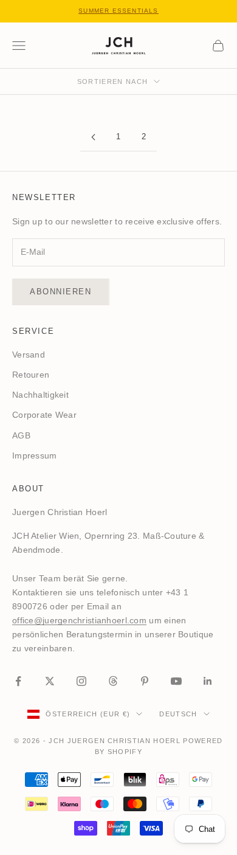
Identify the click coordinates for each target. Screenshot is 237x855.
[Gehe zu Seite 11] (93, 137)
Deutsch (178, 714)
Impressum (34, 455)
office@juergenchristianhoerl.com (79, 620)
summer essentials (118, 10)
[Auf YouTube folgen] (176, 681)
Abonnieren (61, 291)
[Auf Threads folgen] (113, 681)
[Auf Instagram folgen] (81, 681)
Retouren (30, 374)
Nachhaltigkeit (40, 395)
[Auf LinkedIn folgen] (208, 681)
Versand (28, 354)
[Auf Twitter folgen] (50, 681)
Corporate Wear (44, 415)
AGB (21, 435)
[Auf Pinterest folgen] (145, 681)
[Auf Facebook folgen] (18, 681)
